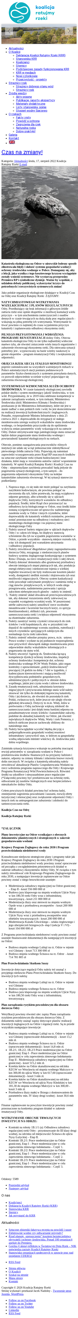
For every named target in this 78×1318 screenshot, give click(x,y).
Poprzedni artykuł (19, 1185)
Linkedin (14, 1310)
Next (69, 31)
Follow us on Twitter (21, 1303)
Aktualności (21, 161)
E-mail (23, 164)
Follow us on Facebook (22, 1300)
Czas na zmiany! (22, 152)
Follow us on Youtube (21, 1306)
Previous (9, 31)
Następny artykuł (18, 1188)
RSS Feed (14, 1262)
